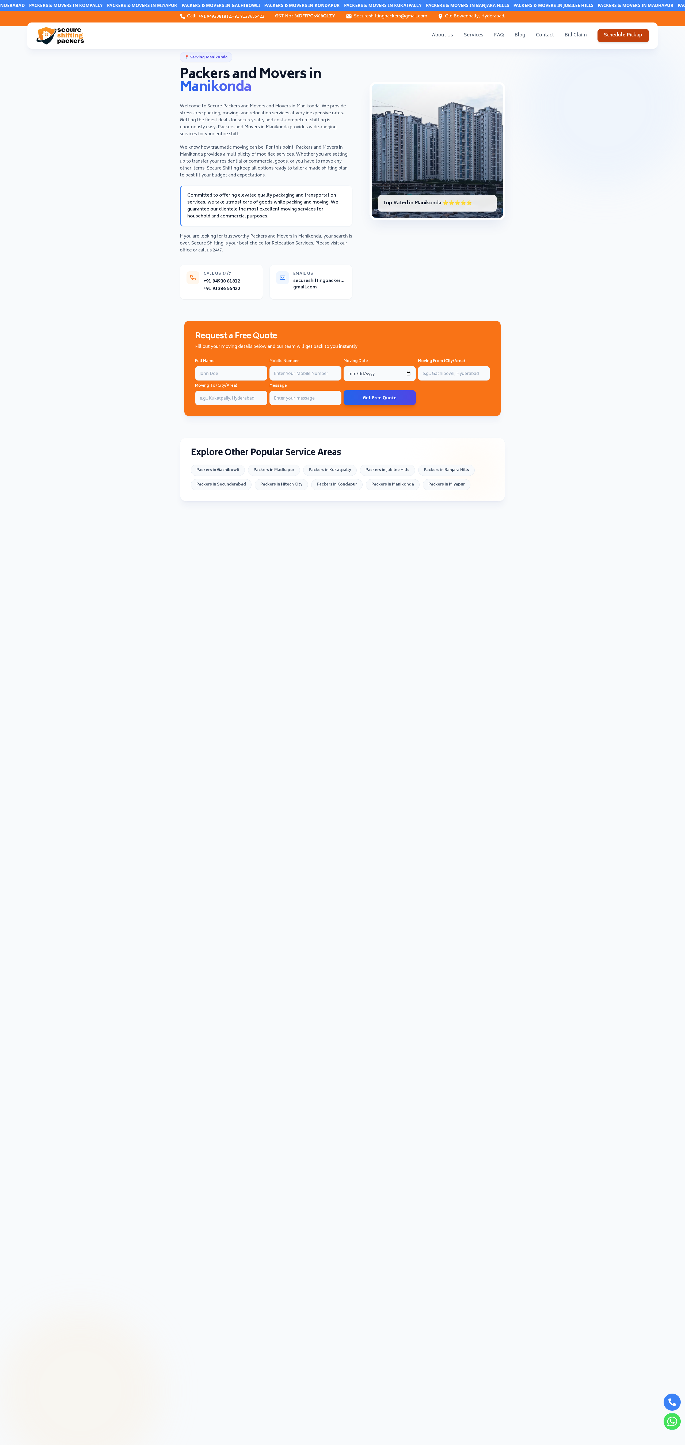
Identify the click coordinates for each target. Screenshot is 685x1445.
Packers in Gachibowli (217, 470)
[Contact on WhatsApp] (672, 1421)
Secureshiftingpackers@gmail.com (390, 16)
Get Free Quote (380, 398)
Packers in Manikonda (392, 484)
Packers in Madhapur (274, 470)
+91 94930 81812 (222, 281)
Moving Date (356, 361)
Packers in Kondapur (337, 484)
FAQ (499, 35)
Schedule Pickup (623, 35)
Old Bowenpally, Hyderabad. (475, 16)
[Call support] (672, 1402)
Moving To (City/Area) (216, 386)
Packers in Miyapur (446, 484)
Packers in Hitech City (281, 484)
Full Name (205, 361)
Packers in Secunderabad (221, 484)
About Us (442, 35)
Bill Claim (576, 35)
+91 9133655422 (248, 16)
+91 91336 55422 (222, 289)
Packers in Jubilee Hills (387, 470)
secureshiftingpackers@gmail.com (319, 284)
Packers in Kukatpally (330, 470)
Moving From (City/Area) (441, 361)
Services (473, 35)
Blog (520, 35)
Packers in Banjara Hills (446, 470)
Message (278, 386)
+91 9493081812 (215, 16)
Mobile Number (284, 361)
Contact (545, 35)
